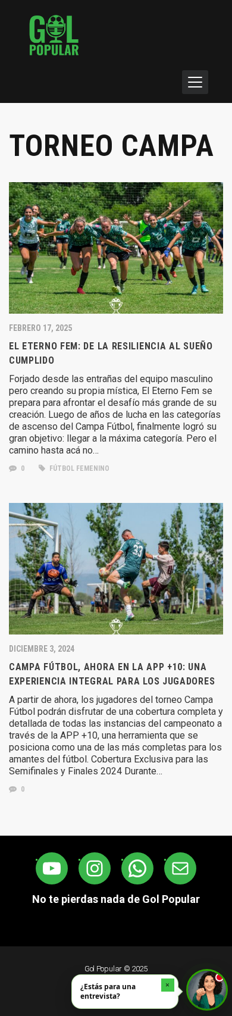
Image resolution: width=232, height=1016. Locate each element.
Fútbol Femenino (78, 468)
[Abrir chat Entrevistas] (207, 990)
